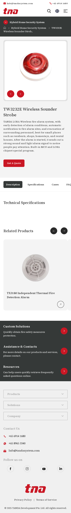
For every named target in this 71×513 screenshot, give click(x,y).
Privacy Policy (23, 499)
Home (4, 28)
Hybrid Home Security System (28, 28)
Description (13, 184)
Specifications (36, 184)
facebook (10, 468)
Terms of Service (46, 499)
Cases (55, 184)
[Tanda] (10, 11)
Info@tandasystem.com (20, 3)
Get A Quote (14, 163)
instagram (27, 468)
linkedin (60, 468)
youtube (43, 468)
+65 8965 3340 (17, 443)
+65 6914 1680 (60, 3)
